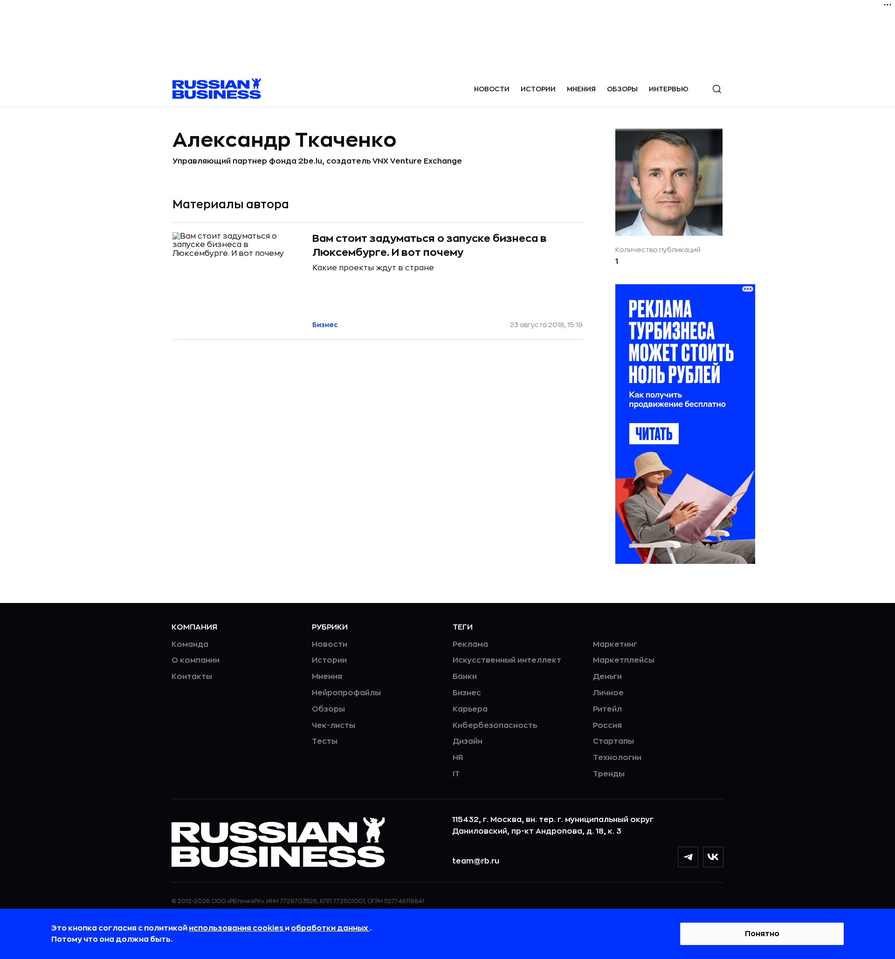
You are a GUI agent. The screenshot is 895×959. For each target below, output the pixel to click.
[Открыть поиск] (717, 89)
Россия (607, 725)
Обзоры (622, 89)
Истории (538, 89)
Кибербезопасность (495, 725)
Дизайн (467, 741)
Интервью (668, 89)
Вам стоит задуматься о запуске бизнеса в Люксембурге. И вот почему (429, 245)
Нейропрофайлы (346, 693)
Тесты (324, 741)
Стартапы (613, 741)
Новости (491, 89)
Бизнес (467, 693)
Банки (465, 676)
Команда (190, 644)
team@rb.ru (475, 861)
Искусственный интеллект (507, 660)
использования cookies (237, 928)
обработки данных (330, 928)
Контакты (192, 676)
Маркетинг (615, 644)
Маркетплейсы (623, 660)
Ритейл (607, 709)
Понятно (762, 934)
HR (458, 757)
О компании (196, 660)
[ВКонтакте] (713, 857)
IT (456, 774)
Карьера (470, 709)
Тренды (609, 774)
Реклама (470, 644)
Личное (608, 693)
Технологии (617, 757)
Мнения (581, 89)
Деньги (607, 676)
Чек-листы (333, 725)
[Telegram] (688, 857)
